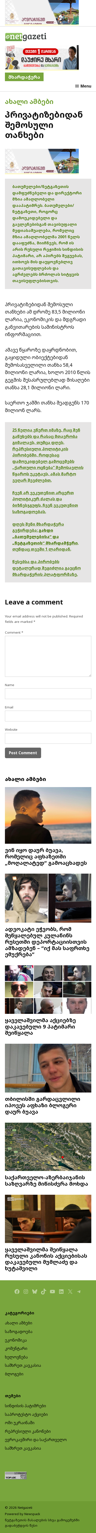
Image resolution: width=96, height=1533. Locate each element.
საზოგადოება (18, 1331)
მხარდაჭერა (24, 77)
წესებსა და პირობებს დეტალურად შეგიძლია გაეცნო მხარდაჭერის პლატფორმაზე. (46, 568)
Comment (14, 632)
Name (9, 685)
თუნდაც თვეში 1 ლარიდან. (41, 549)
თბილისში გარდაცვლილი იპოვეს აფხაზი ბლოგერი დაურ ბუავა (42, 1105)
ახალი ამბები (29, 101)
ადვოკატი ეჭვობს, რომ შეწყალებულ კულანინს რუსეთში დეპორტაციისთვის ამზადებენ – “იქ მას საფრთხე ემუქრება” (47, 941)
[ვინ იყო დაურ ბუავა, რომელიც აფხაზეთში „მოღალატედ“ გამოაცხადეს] (48, 816)
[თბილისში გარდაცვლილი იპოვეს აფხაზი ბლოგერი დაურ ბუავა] (48, 1069)
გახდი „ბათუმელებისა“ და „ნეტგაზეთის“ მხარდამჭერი (45, 536)
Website (11, 729)
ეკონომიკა (16, 1340)
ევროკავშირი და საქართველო (36, 1439)
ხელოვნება (16, 1357)
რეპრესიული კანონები (28, 1431)
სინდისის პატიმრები (25, 1405)
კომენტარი (16, 1348)
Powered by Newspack (22, 1514)
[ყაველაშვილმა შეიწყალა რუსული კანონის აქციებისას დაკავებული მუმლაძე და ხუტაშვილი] (48, 1219)
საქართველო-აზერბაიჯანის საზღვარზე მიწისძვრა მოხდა (46, 1180)
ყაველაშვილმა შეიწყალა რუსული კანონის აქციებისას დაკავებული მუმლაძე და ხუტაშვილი (46, 1259)
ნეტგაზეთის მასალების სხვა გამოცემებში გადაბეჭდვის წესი (42, 1523)
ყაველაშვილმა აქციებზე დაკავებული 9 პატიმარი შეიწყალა (40, 1026)
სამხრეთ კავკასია (23, 1365)
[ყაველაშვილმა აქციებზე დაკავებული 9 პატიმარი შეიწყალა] (48, 990)
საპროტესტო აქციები (26, 1414)
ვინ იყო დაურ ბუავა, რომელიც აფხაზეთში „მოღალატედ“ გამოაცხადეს (46, 856)
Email (9, 707)
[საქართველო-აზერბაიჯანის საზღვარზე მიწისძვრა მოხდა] (48, 1147)
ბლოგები (14, 1373)
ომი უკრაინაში (19, 1422)
